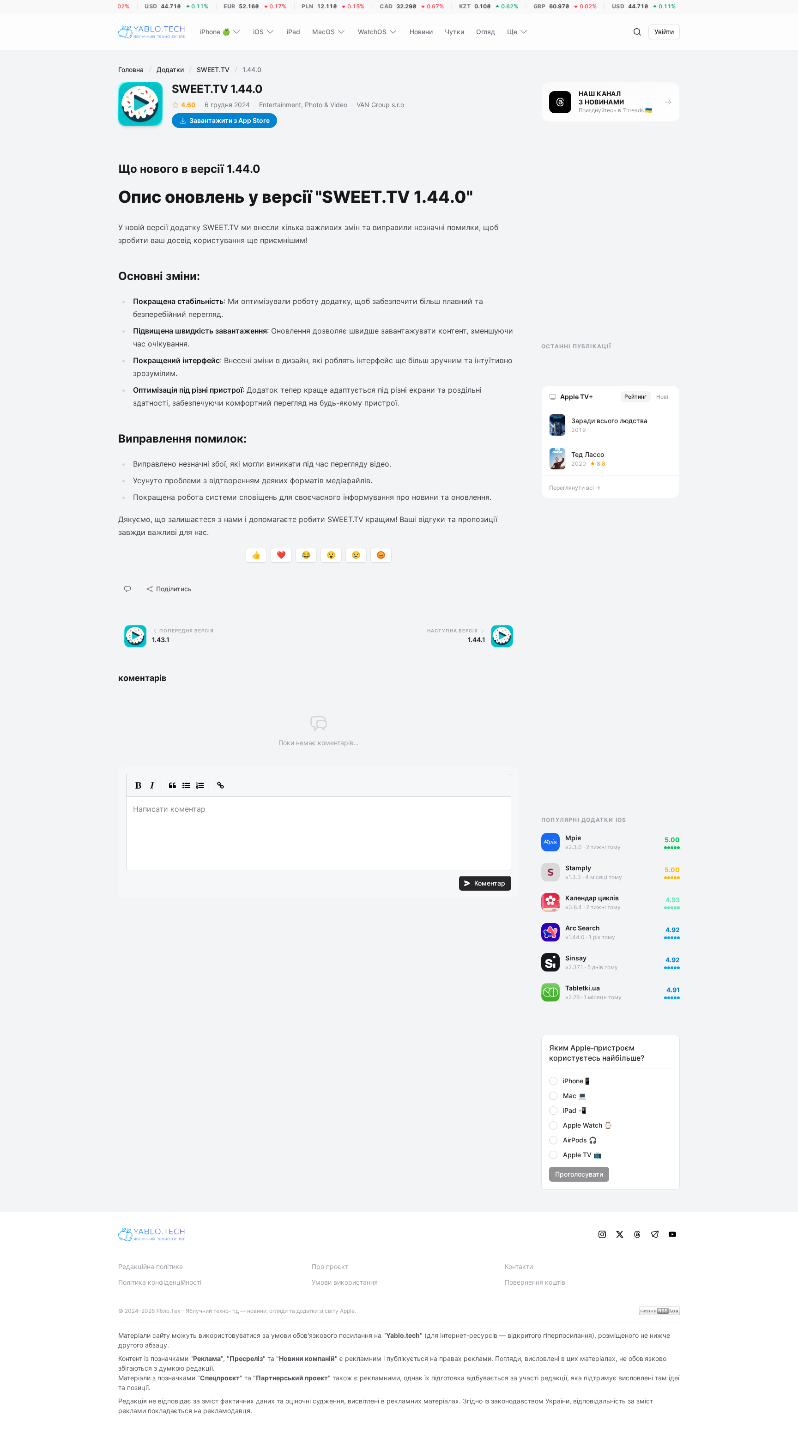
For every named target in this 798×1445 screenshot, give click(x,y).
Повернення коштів (535, 1282)
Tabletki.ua (582, 988)
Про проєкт (330, 1266)
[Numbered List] (200, 785)
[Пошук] (637, 31)
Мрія (573, 838)
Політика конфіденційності (159, 1282)
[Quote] (172, 785)
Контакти (519, 1266)
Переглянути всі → (574, 487)
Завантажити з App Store (229, 120)
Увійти (664, 32)
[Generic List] (186, 785)
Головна (131, 69)
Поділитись (174, 589)
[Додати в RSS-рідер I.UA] (659, 1310)
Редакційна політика (150, 1266)
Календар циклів (592, 898)
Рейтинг (635, 396)
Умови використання (345, 1282)
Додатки (170, 69)
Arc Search (582, 928)
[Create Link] (220, 785)
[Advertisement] (610, 240)
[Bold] (138, 785)
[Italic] (152, 785)
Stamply (578, 868)
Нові (662, 396)
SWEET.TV (213, 69)
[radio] (553, 1081)
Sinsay (575, 958)
